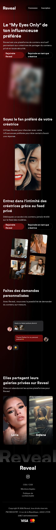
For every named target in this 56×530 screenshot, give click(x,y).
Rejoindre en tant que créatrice (38, 55)
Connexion (33, 8)
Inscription (45, 8)
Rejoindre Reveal (10, 55)
